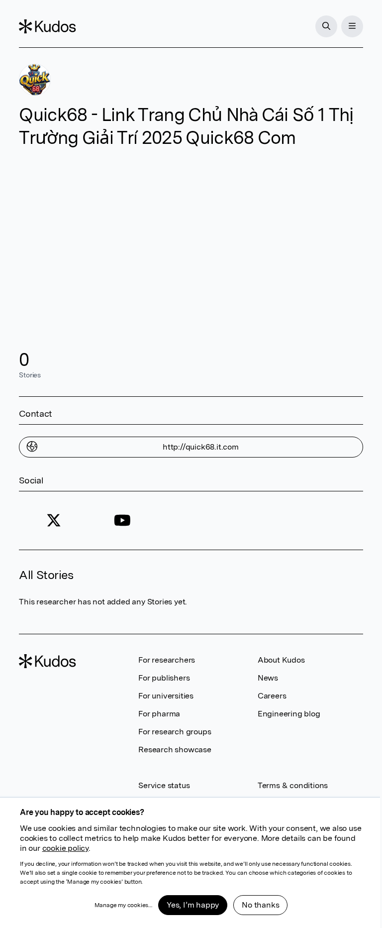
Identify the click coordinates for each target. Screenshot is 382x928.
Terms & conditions (293, 785)
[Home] (47, 26)
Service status (164, 785)
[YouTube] (122, 520)
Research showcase (174, 749)
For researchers (166, 660)
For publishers (164, 678)
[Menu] (352, 26)
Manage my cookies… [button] (123, 905)
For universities (165, 695)
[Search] (326, 26)
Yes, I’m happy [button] (193, 905)
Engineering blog (289, 713)
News (268, 678)
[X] (53, 520)
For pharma (159, 713)
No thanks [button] (260, 905)
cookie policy (65, 848)
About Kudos (281, 660)
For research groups (174, 731)
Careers (272, 695)
